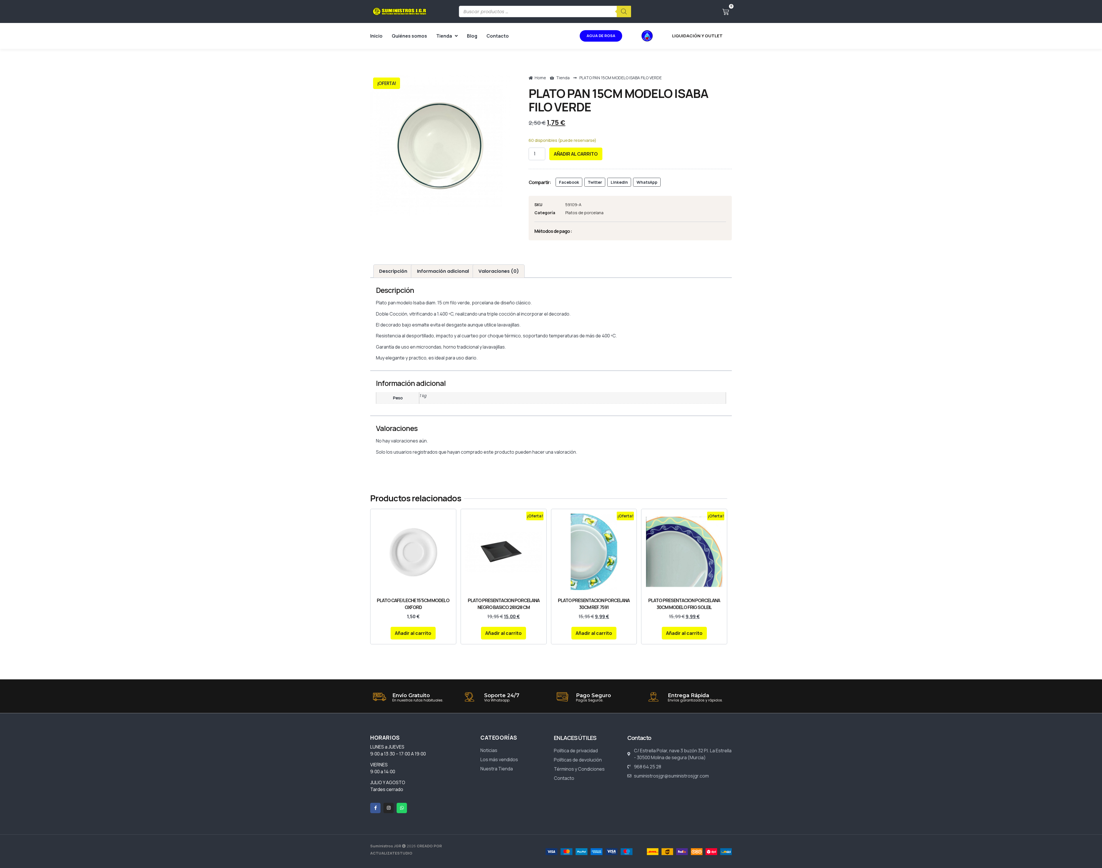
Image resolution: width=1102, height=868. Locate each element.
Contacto (497, 36)
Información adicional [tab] (443, 271)
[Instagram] (388, 808)
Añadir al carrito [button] (413, 633)
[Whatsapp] (402, 808)
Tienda (444, 36)
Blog (472, 36)
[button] (569, 182)
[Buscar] (624, 11)
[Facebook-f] (375, 808)
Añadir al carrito (576, 154)
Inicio (376, 36)
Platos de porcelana (584, 212)
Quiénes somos (409, 36)
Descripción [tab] (393, 271)
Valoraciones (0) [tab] (498, 271)
